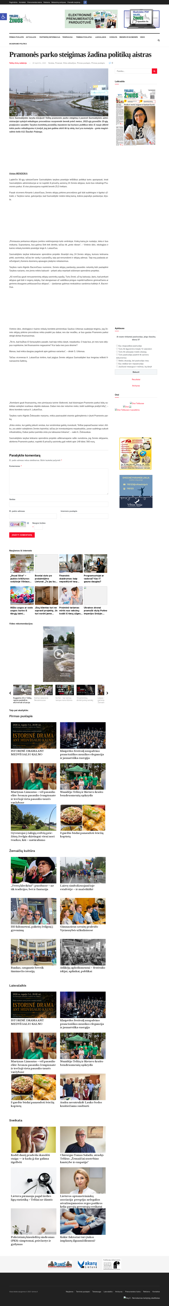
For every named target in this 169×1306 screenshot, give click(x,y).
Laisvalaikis (100, 37)
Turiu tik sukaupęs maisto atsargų (132, 351)
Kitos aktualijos (69, 63)
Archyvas (136, 385)
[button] (3, 16)
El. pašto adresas (17, 511)
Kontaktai (22, 2)
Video (142, 37)
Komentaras (15, 466)
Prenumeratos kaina (34, 2)
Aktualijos (31, 37)
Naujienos (69, 1291)
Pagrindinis (13, 2)
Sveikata (113, 37)
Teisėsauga (67, 37)
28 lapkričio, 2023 (39, 63)
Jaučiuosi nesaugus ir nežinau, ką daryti (135, 366)
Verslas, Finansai (55, 63)
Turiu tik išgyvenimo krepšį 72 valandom (135, 348)
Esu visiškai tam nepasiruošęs (131, 363)
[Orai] (127, 406)
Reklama (46, 2)
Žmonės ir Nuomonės (128, 37)
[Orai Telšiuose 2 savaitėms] (127, 409)
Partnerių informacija (49, 37)
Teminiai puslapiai (84, 37)
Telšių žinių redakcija (18, 63)
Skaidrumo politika (18, 43)
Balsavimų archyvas (58, 2)
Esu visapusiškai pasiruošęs (130, 345)
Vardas (12, 499)
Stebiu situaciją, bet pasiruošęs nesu (133, 360)
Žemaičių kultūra (22, 851)
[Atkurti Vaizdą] (28, 523)
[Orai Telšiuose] (137, 403)
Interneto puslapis (69, 511)
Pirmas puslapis (83, 63)
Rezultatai (136, 379)
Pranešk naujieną (73, 2)
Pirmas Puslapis (16, 37)
